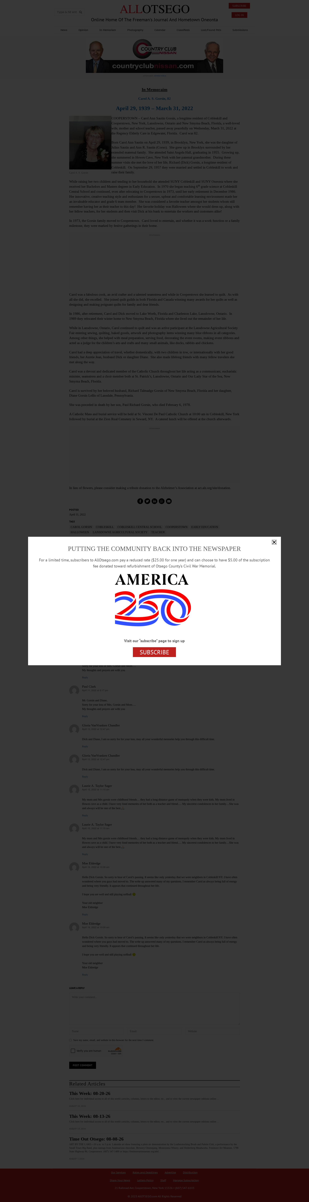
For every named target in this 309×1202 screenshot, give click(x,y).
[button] (274, 542)
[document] (154, 601)
